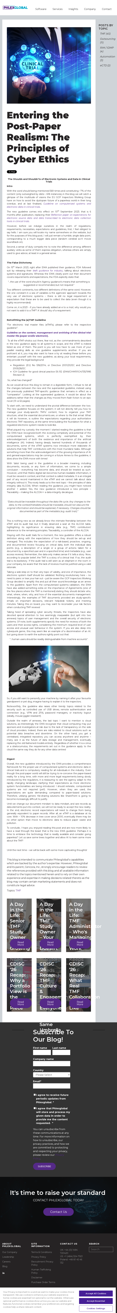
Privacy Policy (38, 1257)
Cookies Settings (96, 1308)
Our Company (9, 1252)
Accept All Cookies (96, 1293)
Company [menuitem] (90, 9)
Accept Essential (96, 1301)
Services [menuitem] (57, 9)
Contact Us (58, 1212)
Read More (21, 943)
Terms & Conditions (41, 1252)
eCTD (105, 65)
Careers (6, 1261)
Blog (4, 1266)
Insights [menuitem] (73, 9)
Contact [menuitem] (107, 9)
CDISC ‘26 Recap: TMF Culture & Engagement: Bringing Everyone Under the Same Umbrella (55, 997)
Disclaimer (36, 1277)
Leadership (8, 1257)
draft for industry (48, 270)
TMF (18, 890)
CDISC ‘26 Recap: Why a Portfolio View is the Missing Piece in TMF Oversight (21, 991)
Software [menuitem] (40, 9)
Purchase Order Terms (43, 1282)
